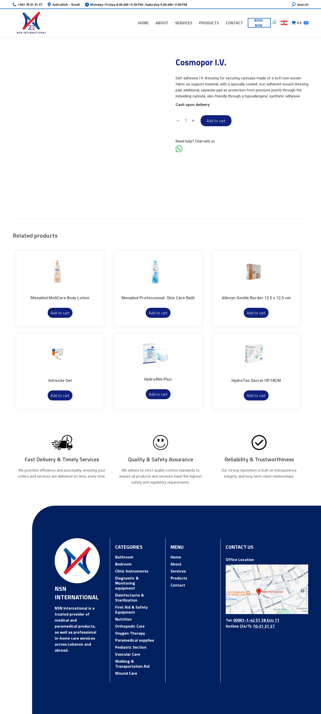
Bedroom (123, 564)
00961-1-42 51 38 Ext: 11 (256, 620)
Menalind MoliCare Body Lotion (60, 298)
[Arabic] (284, 22)
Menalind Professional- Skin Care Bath (158, 298)
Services (178, 571)
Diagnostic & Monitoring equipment (127, 583)
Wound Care (126, 673)
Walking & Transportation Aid (132, 663)
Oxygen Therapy (130, 633)
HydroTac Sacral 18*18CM (256, 380)
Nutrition (123, 619)
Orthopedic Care (130, 626)
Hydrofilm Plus (158, 379)
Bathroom (124, 557)
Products (179, 578)
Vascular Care (127, 654)
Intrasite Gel (60, 380)
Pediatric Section (130, 647)
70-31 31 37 (264, 626)
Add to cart (216, 121)
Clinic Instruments (131, 571)
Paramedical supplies (134, 640)
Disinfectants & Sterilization (129, 597)
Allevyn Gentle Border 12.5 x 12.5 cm (256, 298)
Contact (178, 585)
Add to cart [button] (60, 313)
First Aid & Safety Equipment (131, 609)
